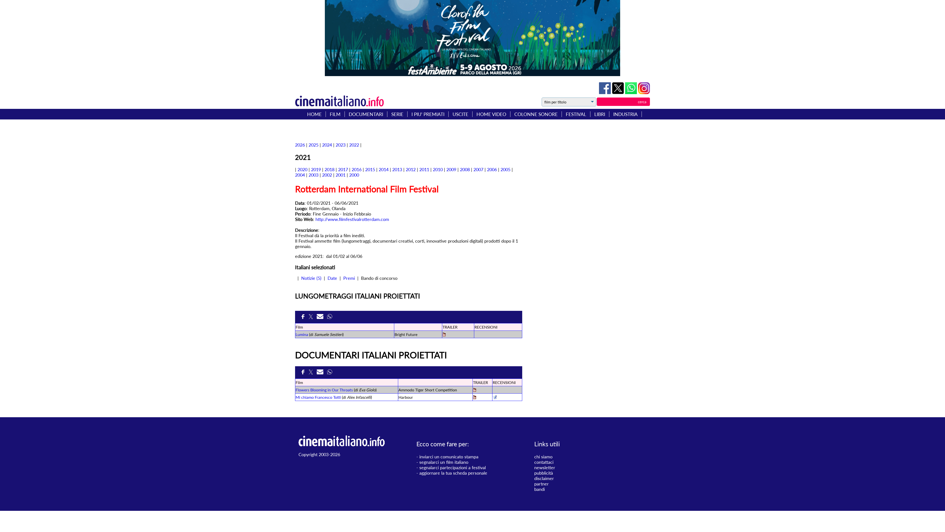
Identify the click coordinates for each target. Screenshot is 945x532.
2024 (327, 145)
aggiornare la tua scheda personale (453, 473)
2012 (411, 169)
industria (625, 114)
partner (541, 483)
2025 (313, 145)
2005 (505, 169)
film (335, 114)
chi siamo (543, 456)
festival (576, 114)
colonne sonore (536, 114)
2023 (341, 145)
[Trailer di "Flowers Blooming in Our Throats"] (474, 390)
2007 (478, 169)
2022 (354, 145)
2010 (438, 169)
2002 (327, 175)
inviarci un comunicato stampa (448, 456)
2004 (300, 175)
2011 (424, 169)
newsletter (544, 467)
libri (599, 114)
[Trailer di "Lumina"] (444, 334)
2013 (397, 169)
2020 (302, 169)
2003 (313, 175)
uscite (460, 114)
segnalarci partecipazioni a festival (452, 467)
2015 (370, 169)
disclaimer (544, 478)
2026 (300, 145)
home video (491, 114)
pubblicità (543, 473)
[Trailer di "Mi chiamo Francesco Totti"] (474, 397)
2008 (465, 169)
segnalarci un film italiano (443, 462)
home (314, 114)
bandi (539, 489)
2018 (329, 169)
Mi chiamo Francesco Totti (318, 397)
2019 (316, 169)
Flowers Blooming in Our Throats (324, 389)
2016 (357, 169)
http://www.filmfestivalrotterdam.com (352, 219)
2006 (492, 169)
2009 (451, 169)
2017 (343, 169)
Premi (349, 278)
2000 (354, 175)
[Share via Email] (320, 318)
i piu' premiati (427, 114)
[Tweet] (618, 92)
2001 (341, 175)
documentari (366, 114)
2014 (384, 169)
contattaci (543, 462)
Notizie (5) (311, 278)
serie (397, 114)
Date (332, 278)
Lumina (302, 334)
